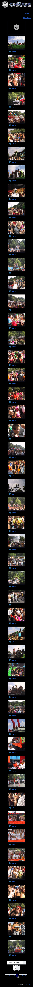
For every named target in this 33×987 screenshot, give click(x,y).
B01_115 (14, 310)
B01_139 (14, 752)
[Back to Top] (30, 984)
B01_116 (14, 328)
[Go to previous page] (9, 975)
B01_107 (14, 162)
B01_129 (14, 568)
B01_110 (14, 217)
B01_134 (14, 660)
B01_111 (14, 236)
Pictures (27, 18)
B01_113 (14, 273)
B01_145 (14, 863)
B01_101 (14, 51)
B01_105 (14, 125)
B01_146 (14, 881)
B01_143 (14, 826)
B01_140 (14, 771)
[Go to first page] (6, 975)
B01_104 (14, 107)
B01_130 (14, 586)
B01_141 (14, 789)
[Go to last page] (25, 975)
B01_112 (14, 254)
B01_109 (14, 199)
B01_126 (14, 513)
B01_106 (14, 144)
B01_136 (14, 697)
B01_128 (14, 549)
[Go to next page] (22, 975)
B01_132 (14, 623)
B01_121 (14, 420)
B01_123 (14, 457)
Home (28, 14)
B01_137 (14, 715)
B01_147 (14, 900)
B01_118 (14, 365)
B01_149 (14, 937)
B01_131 (14, 605)
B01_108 (14, 181)
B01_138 (14, 734)
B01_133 (14, 642)
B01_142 (14, 808)
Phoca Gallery (28, 985)
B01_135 (14, 679)
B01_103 (14, 88)
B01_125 (14, 494)
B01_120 (14, 402)
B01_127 (14, 531)
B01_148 (14, 918)
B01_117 (14, 347)
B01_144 (14, 845)
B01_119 (14, 383)
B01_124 (14, 476)
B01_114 (14, 291)
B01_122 (14, 439)
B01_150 (14, 955)
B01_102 (14, 70)
